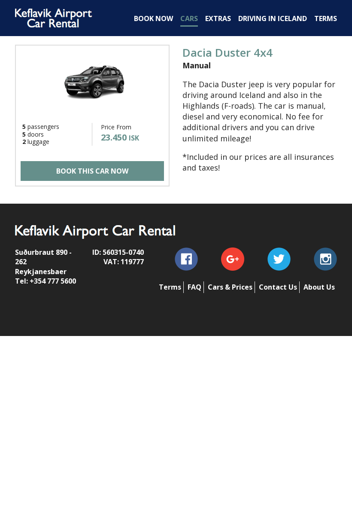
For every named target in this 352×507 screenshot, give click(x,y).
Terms (170, 287)
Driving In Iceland (272, 18)
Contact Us (278, 287)
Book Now (153, 18)
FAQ (194, 287)
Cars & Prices (230, 287)
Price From (116, 127)
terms (325, 18)
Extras (218, 18)
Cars (189, 18)
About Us (319, 287)
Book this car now (92, 171)
